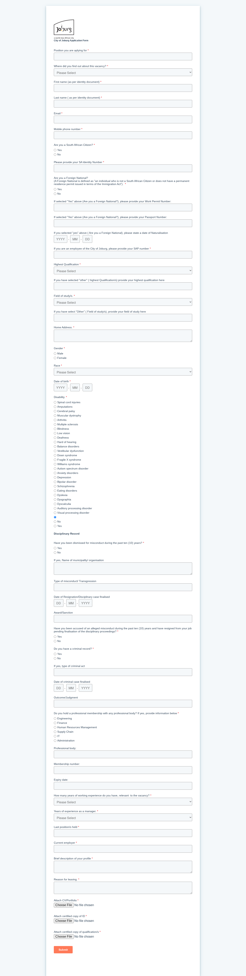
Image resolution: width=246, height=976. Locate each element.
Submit (63, 949)
